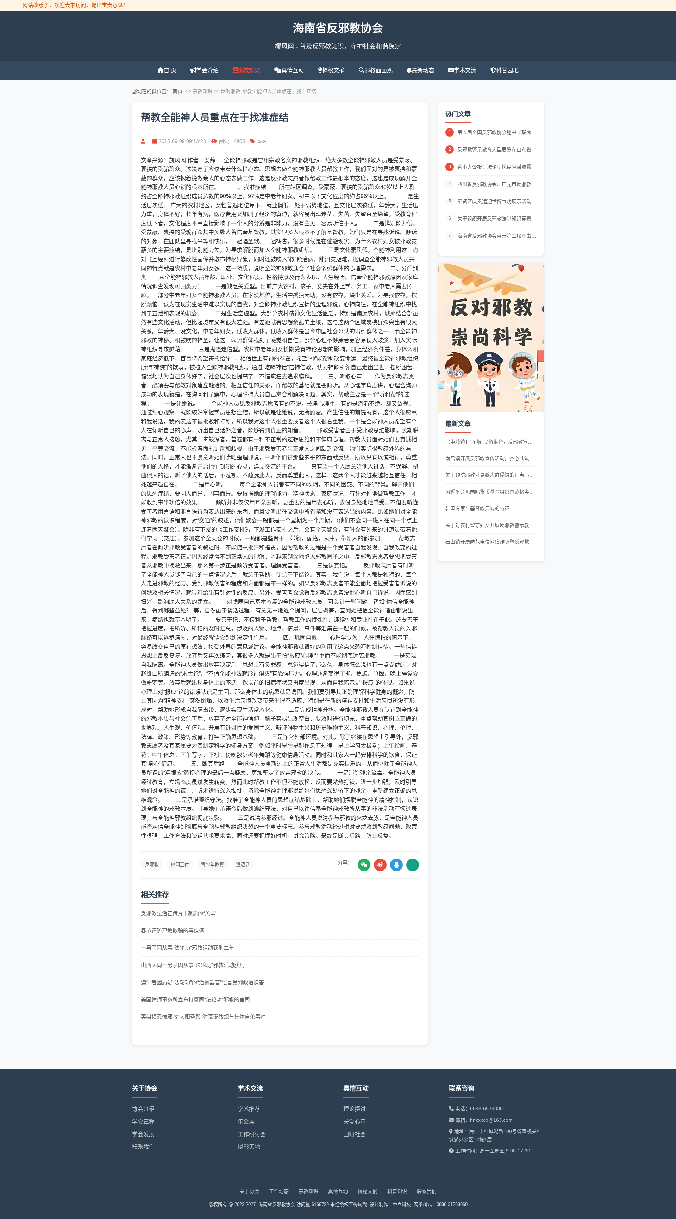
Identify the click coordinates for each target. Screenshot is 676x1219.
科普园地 (507, 70)
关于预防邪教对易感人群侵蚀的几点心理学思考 (489, 475)
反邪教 (152, 864)
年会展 (246, 1122)
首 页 (170, 70)
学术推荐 (249, 1109)
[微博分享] (380, 865)
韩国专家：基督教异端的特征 (477, 508)
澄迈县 (243, 864)
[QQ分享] (396, 865)
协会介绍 (143, 1109)
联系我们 (143, 1147)
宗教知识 (249, 70)
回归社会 (354, 1134)
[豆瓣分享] (412, 865)
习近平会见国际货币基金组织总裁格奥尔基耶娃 (489, 492)
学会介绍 (207, 70)
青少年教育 (212, 864)
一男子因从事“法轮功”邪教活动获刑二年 (187, 948)
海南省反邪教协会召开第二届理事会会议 (496, 236)
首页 (177, 91)
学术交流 (465, 70)
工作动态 (279, 1191)
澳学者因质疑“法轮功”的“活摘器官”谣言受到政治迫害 (202, 982)
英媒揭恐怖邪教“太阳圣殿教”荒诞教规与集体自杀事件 (203, 1017)
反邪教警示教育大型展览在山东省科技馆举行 (496, 150)
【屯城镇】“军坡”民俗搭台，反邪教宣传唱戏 (489, 442)
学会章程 (143, 1122)
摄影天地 (249, 1147)
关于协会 (249, 1191)
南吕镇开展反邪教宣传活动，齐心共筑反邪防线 (489, 458)
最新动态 (423, 70)
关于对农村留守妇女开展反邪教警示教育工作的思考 (489, 525)
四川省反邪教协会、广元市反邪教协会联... (496, 184)
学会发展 (143, 1134)
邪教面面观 (378, 70)
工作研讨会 (252, 1134)
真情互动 (292, 70)
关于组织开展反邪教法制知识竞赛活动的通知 (496, 219)
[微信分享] (364, 865)
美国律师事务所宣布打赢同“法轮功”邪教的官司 (195, 1000)
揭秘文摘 (333, 70)
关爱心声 (354, 1122)
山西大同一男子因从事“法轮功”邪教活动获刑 (193, 965)
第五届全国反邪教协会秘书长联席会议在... (496, 133)
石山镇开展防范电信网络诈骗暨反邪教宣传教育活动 (489, 542)
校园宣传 (180, 864)
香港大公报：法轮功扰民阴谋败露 (494, 167)
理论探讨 (354, 1109)
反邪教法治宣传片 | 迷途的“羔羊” (179, 913)
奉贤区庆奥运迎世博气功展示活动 (494, 201)
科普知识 (397, 1191)
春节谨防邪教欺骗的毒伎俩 (172, 931)
